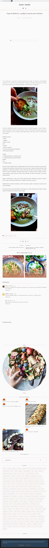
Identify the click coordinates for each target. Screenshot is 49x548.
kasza (39, 486)
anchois (9, 468)
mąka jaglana (20, 496)
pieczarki (10, 235)
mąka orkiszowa (35, 496)
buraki (15, 473)
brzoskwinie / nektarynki (7, 473)
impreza (18, 483)
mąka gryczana (14, 496)
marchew (25, 493)
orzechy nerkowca (14, 506)
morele (11, 501)
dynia (30, 478)
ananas (4, 468)
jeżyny (13, 486)
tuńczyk (32, 521)
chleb (19, 473)
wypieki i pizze (16, 526)
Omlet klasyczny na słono (30, 401)
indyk (23, 483)
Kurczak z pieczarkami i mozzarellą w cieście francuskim (34, 426)
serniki (10, 516)
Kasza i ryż (19, 488)
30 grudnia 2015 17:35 (11, 285)
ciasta (23, 473)
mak (44, 491)
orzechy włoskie (23, 506)
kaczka (17, 486)
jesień (9, 486)
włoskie (4, 526)
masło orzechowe (6, 496)
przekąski (24, 511)
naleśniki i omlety (38, 501)
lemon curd (36, 491)
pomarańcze (5, 511)
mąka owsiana (42, 496)
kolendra (13, 491)
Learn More (21, 545)
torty (15, 521)
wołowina (9, 526)
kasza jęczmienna (33, 488)
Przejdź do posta (13, 275)
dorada (16, 478)
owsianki (40, 506)
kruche (23, 491)
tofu (11, 521)
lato (31, 491)
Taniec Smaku (24, 4)
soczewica (15, 516)
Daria (6, 285)
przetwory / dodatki (31, 511)
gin (6, 300)
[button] (12, 7)
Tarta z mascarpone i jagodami (31, 431)
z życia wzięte (22, 526)
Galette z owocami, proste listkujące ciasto (11, 406)
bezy (44, 468)
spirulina (26, 516)
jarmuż (4, 486)
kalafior (29, 486)
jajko (36, 483)
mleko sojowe (5, 501)
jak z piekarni (41, 483)
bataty (34, 468)
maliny (17, 493)
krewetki (18, 491)
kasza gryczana (12, 488)
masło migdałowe (38, 493)
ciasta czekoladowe (29, 473)
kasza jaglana (25, 488)
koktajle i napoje (6, 491)
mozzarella (16, 501)
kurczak (27, 491)
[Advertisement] (24, 30)
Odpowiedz (7, 290)
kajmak (21, 486)
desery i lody (5, 478)
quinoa (42, 511)
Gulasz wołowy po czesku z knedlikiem (10, 401)
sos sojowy (21, 516)
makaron (4, 493)
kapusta (34, 486)
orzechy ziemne (30, 506)
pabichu (7, 293)
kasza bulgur (5, 488)
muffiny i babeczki (23, 501)
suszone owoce (32, 516)
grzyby (4, 483)
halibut (8, 483)
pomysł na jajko (17, 511)
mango (21, 493)
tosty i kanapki (20, 521)
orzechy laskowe (6, 506)
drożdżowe (26, 478)
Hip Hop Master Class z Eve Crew (16, 247)
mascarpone (31, 493)
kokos (42, 488)
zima (33, 526)
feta (38, 478)
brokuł (6, 235)
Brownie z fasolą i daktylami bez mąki (10, 451)
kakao (25, 486)
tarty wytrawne (6, 521)
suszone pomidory (40, 516)
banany (29, 468)
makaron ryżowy (11, 493)
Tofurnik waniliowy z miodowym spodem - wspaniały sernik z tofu (34, 248)
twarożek (37, 521)
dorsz (21, 478)
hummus (13, 483)
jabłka (26, 483)
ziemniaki (29, 526)
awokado (14, 468)
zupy (14, 235)
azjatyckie (19, 468)
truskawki (27, 521)
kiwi (39, 488)
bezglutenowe (39, 468)
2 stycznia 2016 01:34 (11, 300)
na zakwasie (31, 501)
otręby (36, 506)
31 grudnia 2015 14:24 (12, 293)
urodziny (42, 521)
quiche (38, 511)
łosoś (41, 491)
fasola (34, 478)
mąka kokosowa (28, 496)
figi (41, 478)
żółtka (40, 526)
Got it (28, 545)
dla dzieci (11, 478)
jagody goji (32, 483)
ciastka (36, 473)
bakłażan (24, 468)
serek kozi (5, 516)
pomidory (11, 511)
